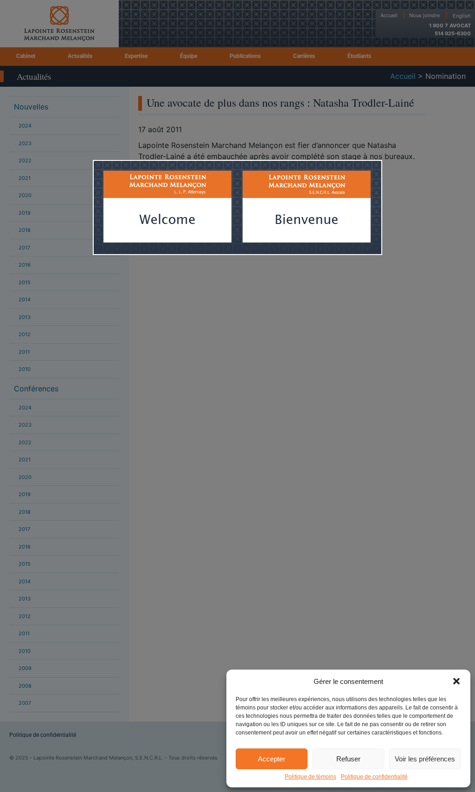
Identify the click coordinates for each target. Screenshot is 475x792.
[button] (456, 681)
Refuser (348, 759)
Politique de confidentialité (374, 776)
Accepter (271, 759)
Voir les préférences (425, 759)
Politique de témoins (310, 776)
